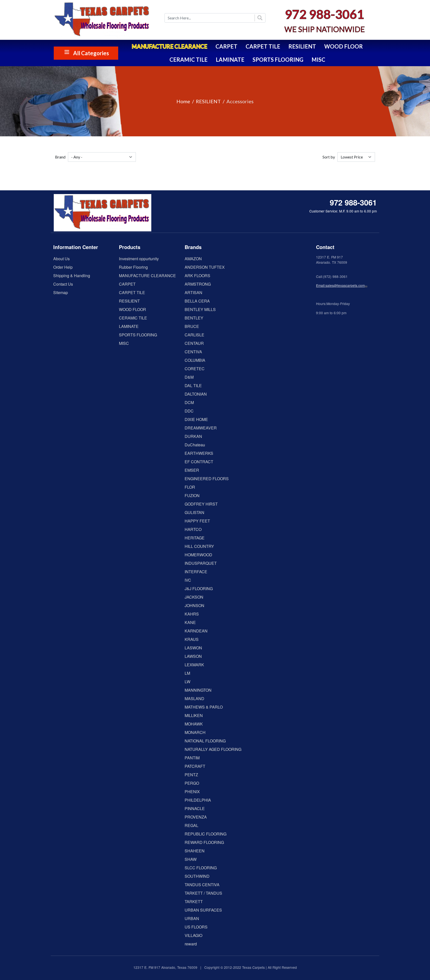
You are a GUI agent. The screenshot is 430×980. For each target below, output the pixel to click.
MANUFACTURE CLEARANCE (169, 46)
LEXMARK (194, 665)
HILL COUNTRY (199, 546)
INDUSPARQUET (201, 563)
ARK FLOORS (197, 275)
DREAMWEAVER (201, 428)
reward (191, 944)
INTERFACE (196, 571)
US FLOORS (196, 927)
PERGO (192, 783)
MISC (318, 59)
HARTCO (193, 529)
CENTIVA (193, 352)
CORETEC (195, 368)
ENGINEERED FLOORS (207, 478)
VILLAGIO (193, 935)
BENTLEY (194, 318)
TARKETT (194, 901)
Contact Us (63, 284)
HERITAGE (195, 538)
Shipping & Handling (71, 275)
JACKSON (194, 597)
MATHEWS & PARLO (204, 707)
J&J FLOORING (199, 588)
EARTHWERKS (199, 453)
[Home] (105, 20)
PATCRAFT (195, 766)
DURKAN (193, 436)
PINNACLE (195, 808)
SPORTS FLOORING (278, 59)
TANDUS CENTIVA (202, 884)
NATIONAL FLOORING (205, 741)
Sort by (328, 157)
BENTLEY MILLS (200, 309)
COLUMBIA (195, 360)
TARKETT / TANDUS (203, 893)
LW (187, 681)
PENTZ (191, 774)
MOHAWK (194, 724)
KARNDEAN (196, 631)
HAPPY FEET (197, 521)
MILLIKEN (194, 715)
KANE (190, 622)
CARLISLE (194, 335)
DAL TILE (193, 385)
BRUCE (192, 326)
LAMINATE (230, 59)
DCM (189, 402)
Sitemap (60, 292)
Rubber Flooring (133, 267)
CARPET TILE (263, 46)
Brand (60, 157)
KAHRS (192, 614)
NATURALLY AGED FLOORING (213, 749)
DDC (189, 411)
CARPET (226, 46)
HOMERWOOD (198, 555)
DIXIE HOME (196, 419)
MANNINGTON (198, 690)
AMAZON (193, 258)
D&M (189, 377)
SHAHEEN (195, 851)
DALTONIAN (196, 394)
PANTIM (192, 758)
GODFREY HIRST (201, 504)
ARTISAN (193, 292)
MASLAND (194, 698)
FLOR (190, 487)
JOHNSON (194, 605)
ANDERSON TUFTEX (205, 267)
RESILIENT (302, 46)
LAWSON (193, 656)
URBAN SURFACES (203, 910)
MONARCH (195, 732)
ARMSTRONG (198, 284)
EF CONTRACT (199, 461)
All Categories (91, 53)
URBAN (192, 918)
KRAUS (192, 639)
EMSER (192, 470)
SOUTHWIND (197, 876)
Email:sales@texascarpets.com (340, 285)
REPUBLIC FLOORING (205, 834)
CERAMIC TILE (188, 59)
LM (187, 673)
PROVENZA (196, 817)
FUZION (192, 495)
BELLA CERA (197, 301)
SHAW (191, 859)
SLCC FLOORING (201, 868)
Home (183, 101)
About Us (61, 258)
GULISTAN (194, 512)
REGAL (191, 825)
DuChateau (195, 445)
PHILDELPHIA (198, 800)
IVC (188, 580)
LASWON (193, 648)
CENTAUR (194, 343)
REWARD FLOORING (204, 842)
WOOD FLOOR (343, 46)
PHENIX (192, 791)
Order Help (63, 267)
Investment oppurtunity (139, 258)
